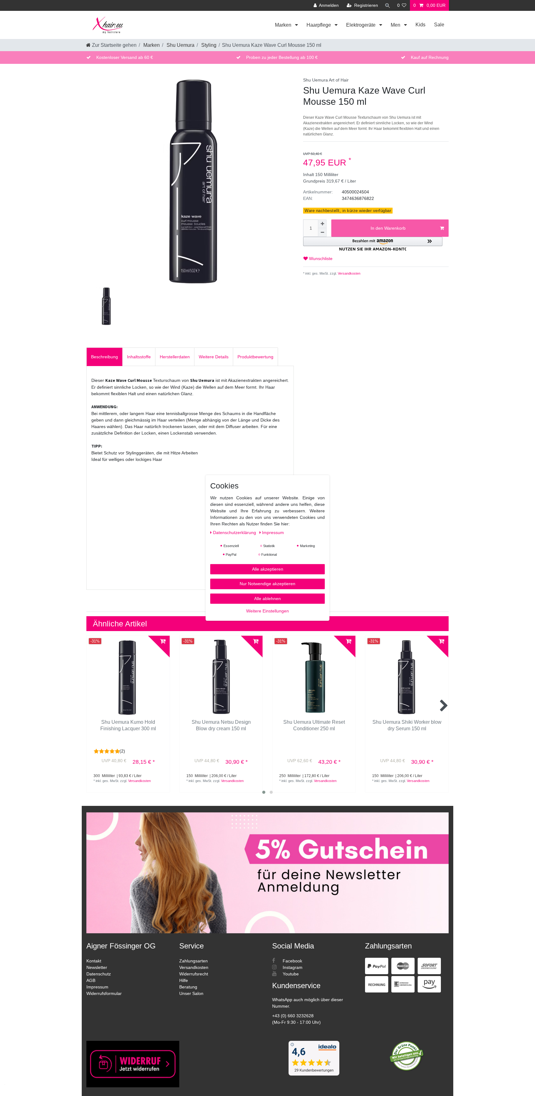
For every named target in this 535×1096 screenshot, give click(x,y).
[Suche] (387, 5)
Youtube (290, 973)
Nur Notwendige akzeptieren (267, 583)
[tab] (104, 356)
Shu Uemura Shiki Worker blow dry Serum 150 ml (406, 725)
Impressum (97, 986)
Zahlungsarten (193, 960)
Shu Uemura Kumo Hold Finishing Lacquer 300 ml (128, 725)
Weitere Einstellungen (267, 610)
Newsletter (96, 967)
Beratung (188, 986)
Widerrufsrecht (193, 973)
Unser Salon (191, 993)
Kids (420, 24)
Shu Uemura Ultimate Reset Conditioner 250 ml (314, 725)
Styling (208, 45)
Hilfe (183, 980)
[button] (372, 244)
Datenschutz (98, 973)
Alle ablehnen (267, 598)
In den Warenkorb (388, 228)
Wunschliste (320, 258)
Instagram (291, 967)
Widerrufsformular (104, 993)
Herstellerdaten (175, 356)
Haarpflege (319, 25)
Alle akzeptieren (267, 569)
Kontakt (93, 960)
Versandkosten (348, 273)
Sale (439, 24)
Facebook (291, 960)
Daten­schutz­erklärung (235, 532)
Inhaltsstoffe (139, 356)
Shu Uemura (179, 45)
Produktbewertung (255, 356)
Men (396, 25)
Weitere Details (213, 356)
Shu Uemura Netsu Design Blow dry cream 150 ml (221, 725)
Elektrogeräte (361, 25)
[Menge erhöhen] (322, 223)
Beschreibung (104, 356)
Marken (284, 25)
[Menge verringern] (322, 232)
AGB (90, 980)
